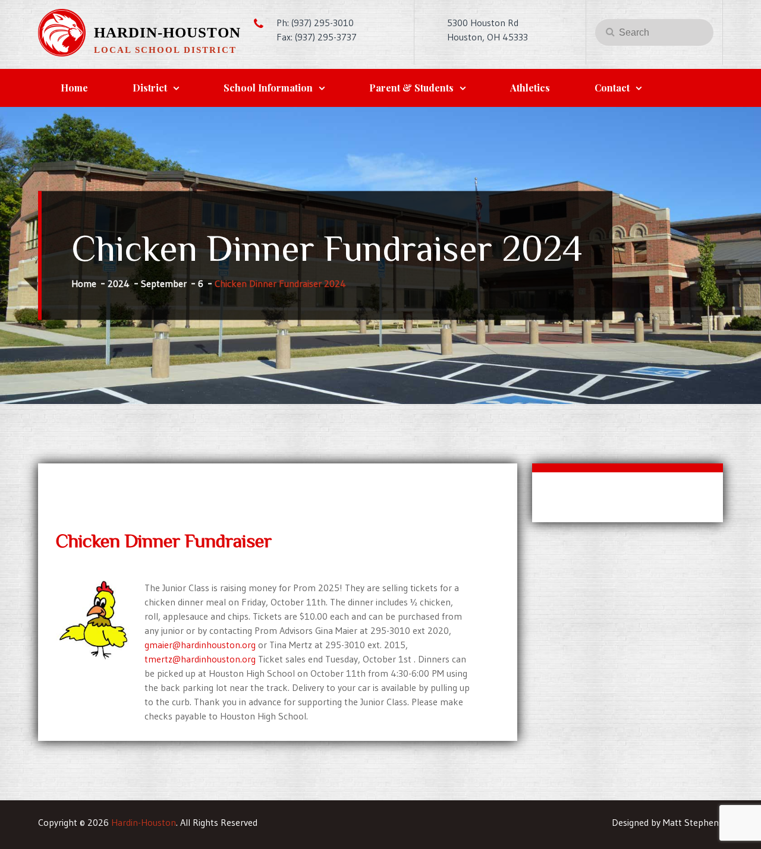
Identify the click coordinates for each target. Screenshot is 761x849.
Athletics (530, 87)
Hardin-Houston (167, 32)
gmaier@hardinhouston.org (200, 645)
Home (74, 87)
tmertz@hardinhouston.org (200, 659)
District (150, 87)
